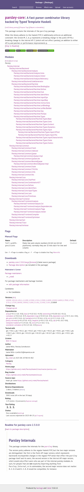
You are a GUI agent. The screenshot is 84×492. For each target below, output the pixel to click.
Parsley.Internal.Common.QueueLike (26, 158)
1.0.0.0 (8, 300)
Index (7, 61)
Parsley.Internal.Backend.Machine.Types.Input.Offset (39, 132)
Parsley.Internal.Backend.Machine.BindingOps (32, 86)
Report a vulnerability (36, 27)
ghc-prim (9, 318)
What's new (48, 7)
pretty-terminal (12, 320)
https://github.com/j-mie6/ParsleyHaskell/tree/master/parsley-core (31, 369)
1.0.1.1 (20, 300)
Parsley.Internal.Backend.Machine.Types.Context (35, 124)
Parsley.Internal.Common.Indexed (25, 151)
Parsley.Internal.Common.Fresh (24, 148)
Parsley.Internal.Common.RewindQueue (27, 161)
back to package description (17, 429)
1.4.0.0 (48, 300)
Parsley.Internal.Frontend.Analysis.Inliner (30, 212)
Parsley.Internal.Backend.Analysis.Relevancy (31, 78)
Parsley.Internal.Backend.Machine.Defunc (30, 89)
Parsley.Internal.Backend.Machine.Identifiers (31, 94)
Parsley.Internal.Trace (17, 222)
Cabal (49, 488)
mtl (49, 318)
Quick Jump (13, 61)
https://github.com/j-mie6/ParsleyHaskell (32, 380)
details (39, 325)
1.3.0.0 (42, 300)
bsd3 (7, 27)
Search (14, 7)
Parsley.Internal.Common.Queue (24, 153)
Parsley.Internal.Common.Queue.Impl (28, 156)
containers (10, 316)
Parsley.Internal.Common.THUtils (25, 169)
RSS (14, 298)
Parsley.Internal (13, 66)
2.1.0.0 (30, 302)
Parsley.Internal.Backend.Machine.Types (29, 116)
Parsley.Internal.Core (17, 177)
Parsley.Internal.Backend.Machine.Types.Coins (34, 121)
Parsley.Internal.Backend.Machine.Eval (29, 92)
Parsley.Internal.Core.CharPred (23, 180)
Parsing (8, 363)
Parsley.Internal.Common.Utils (23, 172)
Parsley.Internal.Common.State (24, 166)
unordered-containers (14, 325)
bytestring (46, 314)
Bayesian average (31, 401)
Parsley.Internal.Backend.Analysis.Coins (29, 73)
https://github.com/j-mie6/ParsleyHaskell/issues (24, 375)
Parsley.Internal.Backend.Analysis (25, 71)
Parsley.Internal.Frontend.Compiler (25, 214)
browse (33, 262)
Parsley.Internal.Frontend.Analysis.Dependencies (33, 206)
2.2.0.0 (42, 302)
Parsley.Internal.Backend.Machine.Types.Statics (34, 143)
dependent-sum (58, 316)
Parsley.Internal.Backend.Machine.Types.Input (34, 129)
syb (54, 320)
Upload (57, 7)
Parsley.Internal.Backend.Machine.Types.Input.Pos (37, 135)
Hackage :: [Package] (44, 2)
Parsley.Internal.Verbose (18, 225)
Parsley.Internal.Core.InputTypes (24, 190)
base (25, 314)
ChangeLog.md (11, 308)
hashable (28, 318)
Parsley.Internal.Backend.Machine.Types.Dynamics (35, 127)
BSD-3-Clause (11, 341)
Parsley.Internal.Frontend (19, 199)
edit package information (19, 284)
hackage (39, 488)
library (11, 27)
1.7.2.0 (14, 302)
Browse (39, 7)
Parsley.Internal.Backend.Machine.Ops (29, 111)
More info (56, 252)
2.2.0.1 (48, 302)
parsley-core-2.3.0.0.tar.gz (19, 262)
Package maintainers (13, 273)
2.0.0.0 (25, 302)
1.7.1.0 (71, 300)
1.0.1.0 (14, 300)
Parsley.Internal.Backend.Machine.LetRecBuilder (33, 108)
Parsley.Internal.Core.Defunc (23, 185)
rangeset (35, 320)
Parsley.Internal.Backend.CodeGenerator (27, 81)
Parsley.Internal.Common (19, 146)
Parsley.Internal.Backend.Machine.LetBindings (32, 105)
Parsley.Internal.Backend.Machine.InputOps (31, 97)
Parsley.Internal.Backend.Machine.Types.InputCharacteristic (39, 137)
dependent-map (32, 316)
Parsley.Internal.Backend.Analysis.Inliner (29, 76)
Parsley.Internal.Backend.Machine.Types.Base (33, 119)
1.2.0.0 (31, 300)
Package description (17, 265)
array (8, 314)
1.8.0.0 (19, 302)
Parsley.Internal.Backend (19, 68)
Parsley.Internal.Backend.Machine (25, 84)
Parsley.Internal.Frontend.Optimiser (26, 217)
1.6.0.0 (59, 300)
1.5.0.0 (54, 300)
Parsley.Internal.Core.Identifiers (24, 188)
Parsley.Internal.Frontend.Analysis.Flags (29, 209)
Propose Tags (24, 27)
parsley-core (15, 17)
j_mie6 (11, 276)
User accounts (68, 7)
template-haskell (12, 323)
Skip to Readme (12, 46)
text (33, 323)
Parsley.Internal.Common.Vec (23, 174)
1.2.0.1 (37, 300)
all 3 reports (39, 416)
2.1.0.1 (36, 302)
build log (20, 413)
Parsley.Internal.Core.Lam (22, 193)
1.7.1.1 (8, 302)
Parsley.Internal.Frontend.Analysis (25, 201)
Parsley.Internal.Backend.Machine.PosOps (30, 114)
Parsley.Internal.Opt (17, 220)
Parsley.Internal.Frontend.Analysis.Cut (28, 203)
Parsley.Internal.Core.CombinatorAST (26, 182)
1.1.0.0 (25, 300)
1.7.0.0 (65, 300)
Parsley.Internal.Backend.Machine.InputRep (31, 100)
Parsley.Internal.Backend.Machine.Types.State (34, 140)
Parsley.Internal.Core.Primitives (24, 196)
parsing (16, 27)
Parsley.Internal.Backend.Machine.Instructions (32, 103)
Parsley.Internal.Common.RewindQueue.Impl (31, 164)
